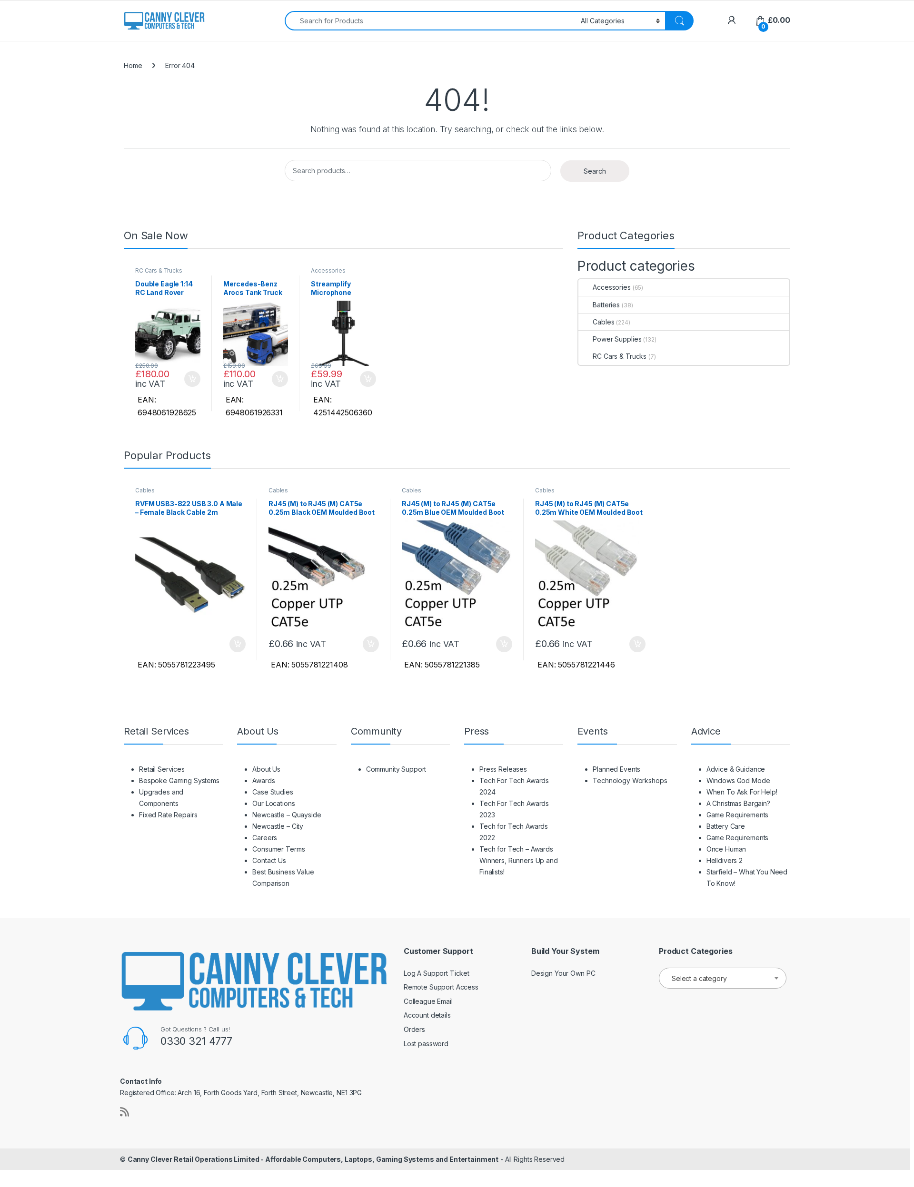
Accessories (328, 270)
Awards (263, 780)
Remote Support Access (441, 987)
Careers (264, 838)
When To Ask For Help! (741, 792)
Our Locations (273, 803)
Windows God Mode (738, 780)
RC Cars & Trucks (158, 270)
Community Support (396, 769)
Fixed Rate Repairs (168, 815)
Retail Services (162, 769)
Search (595, 171)
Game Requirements (737, 815)
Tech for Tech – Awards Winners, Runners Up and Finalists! (518, 860)
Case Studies (272, 792)
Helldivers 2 (724, 860)
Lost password (426, 1044)
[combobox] (430, 20)
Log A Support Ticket (436, 973)
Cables (603, 322)
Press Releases (503, 769)
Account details (427, 1015)
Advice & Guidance (735, 769)
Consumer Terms (278, 849)
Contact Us (269, 860)
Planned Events (616, 769)
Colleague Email (428, 1001)
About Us (266, 769)
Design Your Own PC (563, 973)
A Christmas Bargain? (738, 803)
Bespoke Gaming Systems (179, 780)
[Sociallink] (124, 1112)
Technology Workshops (630, 780)
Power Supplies (617, 339)
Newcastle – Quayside (286, 815)
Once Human (726, 849)
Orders (414, 1029)
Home (133, 65)
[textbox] (722, 978)
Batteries (606, 305)
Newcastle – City (277, 826)
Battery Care (725, 826)
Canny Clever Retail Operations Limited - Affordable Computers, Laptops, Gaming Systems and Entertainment (313, 1159)
